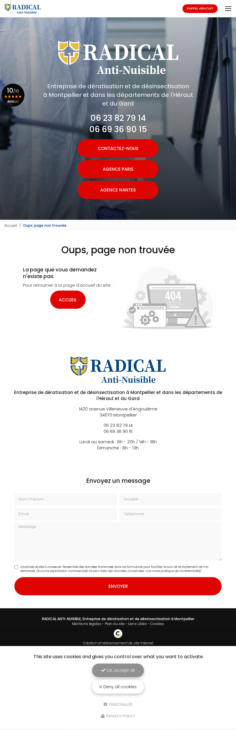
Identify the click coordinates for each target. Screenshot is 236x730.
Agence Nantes (118, 190)
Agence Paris (118, 169)
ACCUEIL (68, 300)
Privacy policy (120, 716)
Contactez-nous (118, 148)
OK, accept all (120, 670)
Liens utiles (137, 623)
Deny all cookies (119, 687)
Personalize (120, 704)
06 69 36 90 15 (118, 129)
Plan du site (115, 623)
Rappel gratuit (200, 8)
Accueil (10, 225)
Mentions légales (86, 623)
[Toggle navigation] (228, 9)
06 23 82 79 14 (118, 118)
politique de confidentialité (180, 571)
